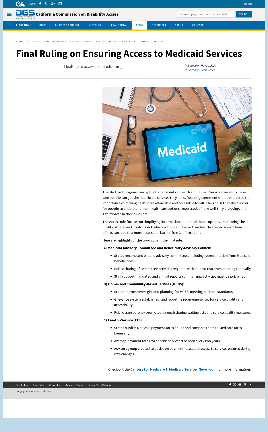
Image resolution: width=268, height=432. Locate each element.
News (88, 41)
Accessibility (38, 385)
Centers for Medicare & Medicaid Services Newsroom (173, 369)
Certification (55, 385)
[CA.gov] (19, 4)
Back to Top (22, 385)
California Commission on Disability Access (54, 41)
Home (19, 41)
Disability (193, 70)
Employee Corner (74, 385)
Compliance (208, 70)
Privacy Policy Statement (100, 385)
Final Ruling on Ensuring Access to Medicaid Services (129, 41)
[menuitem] (23, 25)
